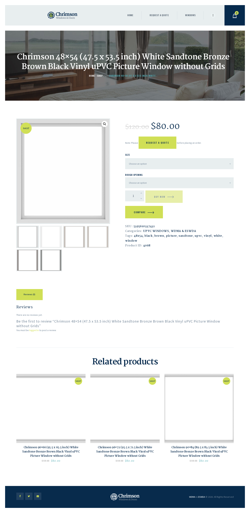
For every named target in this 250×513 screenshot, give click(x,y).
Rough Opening (134, 174)
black (149, 236)
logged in (34, 330)
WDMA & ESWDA (183, 231)
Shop (100, 75)
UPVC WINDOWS (156, 231)
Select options (51, 408)
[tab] (29, 295)
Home (92, 75)
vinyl (208, 236)
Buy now (159, 196)
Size (127, 154)
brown (159, 236)
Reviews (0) (29, 294)
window (131, 241)
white (218, 236)
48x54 (138, 236)
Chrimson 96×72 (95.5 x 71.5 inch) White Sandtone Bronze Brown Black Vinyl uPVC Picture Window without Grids (125, 451)
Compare (140, 212)
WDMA (192, 496)
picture (171, 236)
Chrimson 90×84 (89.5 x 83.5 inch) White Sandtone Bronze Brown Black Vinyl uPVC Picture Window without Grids (199, 451)
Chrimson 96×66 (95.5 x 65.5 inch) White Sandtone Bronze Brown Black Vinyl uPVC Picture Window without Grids (51, 451)
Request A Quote (157, 142)
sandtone (186, 236)
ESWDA (201, 496)
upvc (198, 236)
